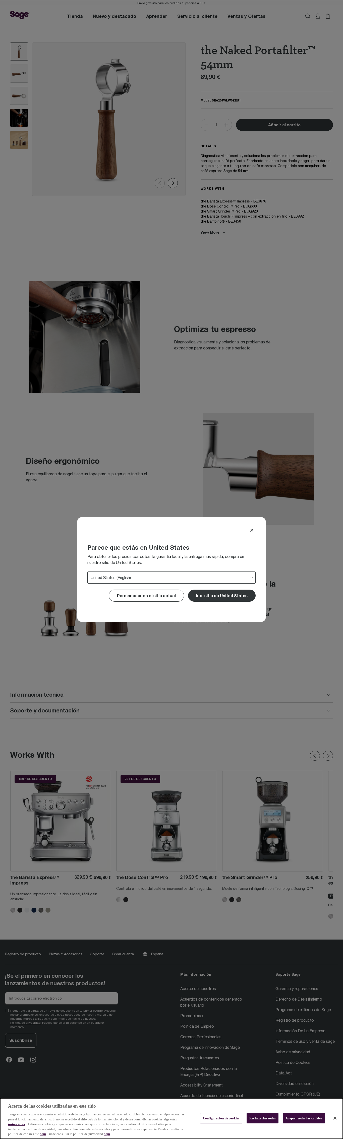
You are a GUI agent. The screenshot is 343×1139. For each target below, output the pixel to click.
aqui (43, 1134)
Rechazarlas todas (262, 1118)
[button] (222, 596)
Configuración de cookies (221, 1118)
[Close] (252, 530)
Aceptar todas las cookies (303, 1118)
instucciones (16, 1124)
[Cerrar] (334, 1118)
